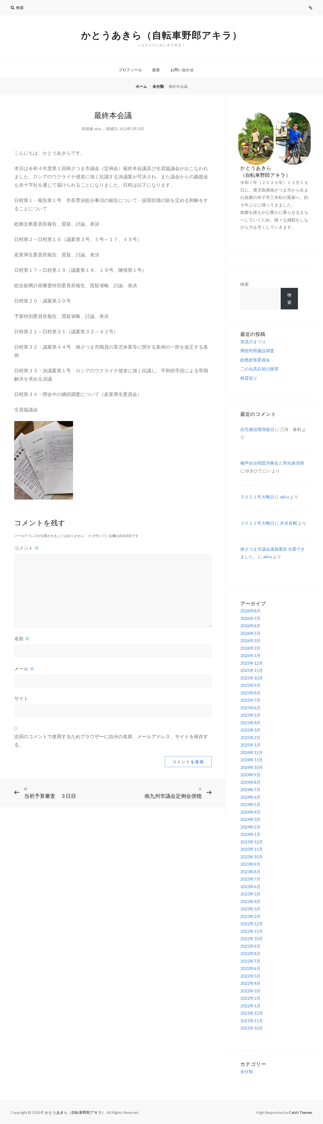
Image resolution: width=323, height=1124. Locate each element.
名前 (22, 638)
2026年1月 (250, 655)
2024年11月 (251, 759)
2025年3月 (250, 730)
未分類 (158, 86)
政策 (156, 69)
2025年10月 (251, 678)
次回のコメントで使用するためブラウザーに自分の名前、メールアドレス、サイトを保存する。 (111, 740)
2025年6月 (250, 707)
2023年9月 (250, 864)
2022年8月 (250, 953)
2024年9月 (250, 774)
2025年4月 (250, 722)
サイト (21, 698)
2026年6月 (250, 625)
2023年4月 (250, 901)
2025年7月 (250, 700)
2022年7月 (250, 961)
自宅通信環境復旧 (257, 429)
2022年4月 (250, 983)
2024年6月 (250, 797)
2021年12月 (251, 1013)
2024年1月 (250, 834)
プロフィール (130, 69)
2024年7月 (250, 789)
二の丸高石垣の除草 (259, 368)
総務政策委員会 (255, 359)
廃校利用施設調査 (257, 350)
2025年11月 (251, 670)
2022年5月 (250, 976)
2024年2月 (250, 827)
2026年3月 (250, 640)
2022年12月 (251, 923)
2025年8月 (250, 692)
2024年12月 (251, 752)
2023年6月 (250, 886)
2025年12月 (251, 663)
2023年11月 (251, 849)
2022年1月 (250, 1005)
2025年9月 (250, 685)
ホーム (142, 86)
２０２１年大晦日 (257, 496)
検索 (244, 284)
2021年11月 (251, 1020)
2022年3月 (250, 990)
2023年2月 (250, 916)
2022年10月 (251, 938)
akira (97, 129)
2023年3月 (250, 908)
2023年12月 (251, 841)
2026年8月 (250, 610)
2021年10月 (251, 1028)
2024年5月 (250, 804)
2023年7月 (250, 879)
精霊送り (248, 378)
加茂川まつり (253, 341)
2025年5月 (250, 715)
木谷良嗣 (288, 523)
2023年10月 (251, 856)
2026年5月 (250, 633)
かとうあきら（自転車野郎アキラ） (161, 35)
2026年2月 (250, 648)
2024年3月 (250, 819)
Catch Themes (300, 1112)
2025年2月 (250, 737)
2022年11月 (251, 931)
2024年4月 (250, 812)
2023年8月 (250, 871)
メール (24, 668)
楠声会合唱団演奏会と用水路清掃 (272, 462)
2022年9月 (250, 946)
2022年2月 (250, 998)
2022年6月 (250, 968)
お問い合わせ (182, 69)
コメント (26, 548)
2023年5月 (250, 893)
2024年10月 (251, 767)
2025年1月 (250, 744)
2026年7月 (250, 618)
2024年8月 (250, 782)
